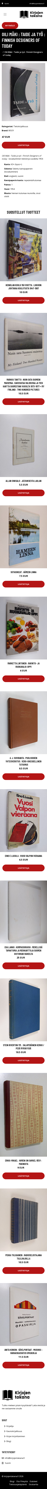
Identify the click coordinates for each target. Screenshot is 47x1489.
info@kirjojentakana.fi (36, 4)
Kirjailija (9, 1426)
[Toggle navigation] (5, 14)
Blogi (8, 1441)
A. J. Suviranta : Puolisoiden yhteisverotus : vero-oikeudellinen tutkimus (23, 761)
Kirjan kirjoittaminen (15, 1436)
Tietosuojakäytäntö (18, 1484)
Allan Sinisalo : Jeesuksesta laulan (23, 480)
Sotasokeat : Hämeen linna (23, 572)
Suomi (7, 4)
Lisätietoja (23, 145)
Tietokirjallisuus (20, 126)
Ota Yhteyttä (22, 1481)
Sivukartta (33, 1484)
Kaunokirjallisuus (14, 1431)
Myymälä (10, 25)
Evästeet (33, 1481)
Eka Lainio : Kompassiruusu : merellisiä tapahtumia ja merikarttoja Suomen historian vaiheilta (23, 950)
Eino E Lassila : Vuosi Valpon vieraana (23, 855)
